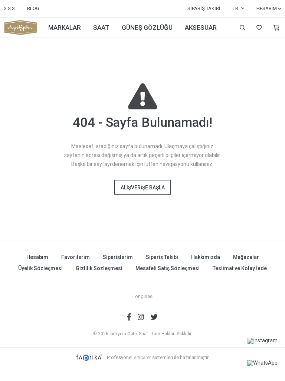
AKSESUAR (201, 27)
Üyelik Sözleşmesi (40, 268)
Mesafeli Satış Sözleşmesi (167, 268)
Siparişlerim (118, 257)
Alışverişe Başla (143, 187)
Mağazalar (246, 257)
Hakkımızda (205, 257)
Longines (142, 296)
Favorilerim (258, 28)
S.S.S (9, 8)
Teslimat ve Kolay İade (240, 268)
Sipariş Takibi (203, 8)
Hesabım (37, 257)
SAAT (101, 27)
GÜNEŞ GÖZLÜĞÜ (147, 27)
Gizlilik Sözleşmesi (99, 268)
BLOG (33, 8)
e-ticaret (142, 357)
